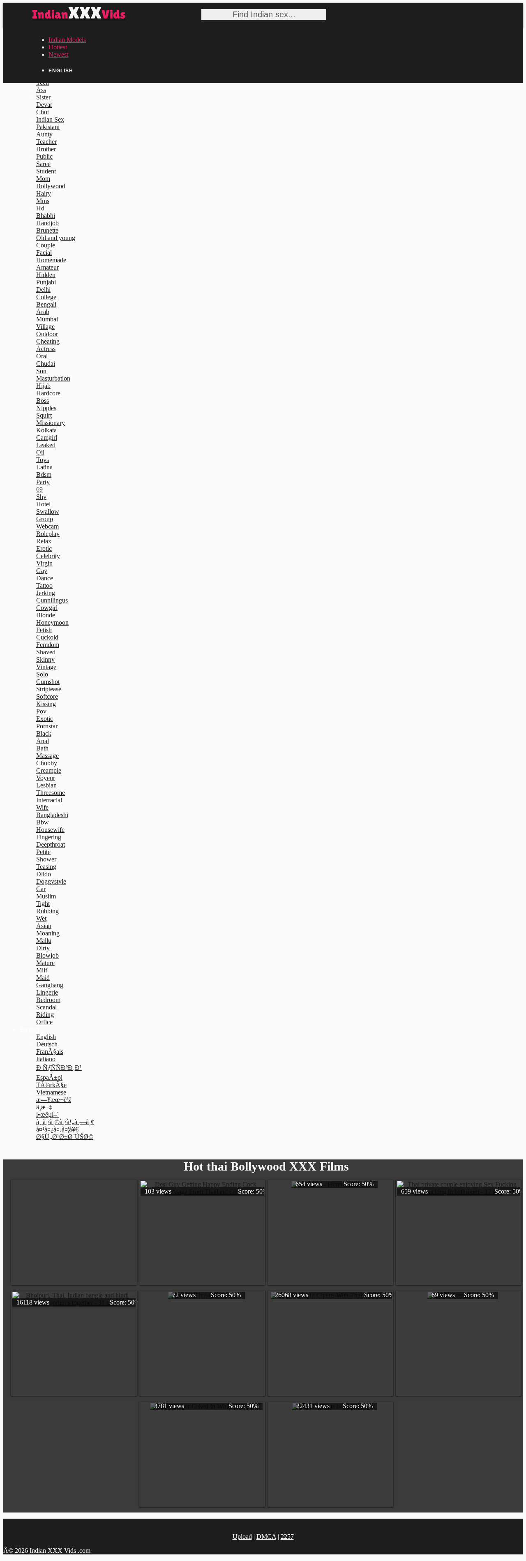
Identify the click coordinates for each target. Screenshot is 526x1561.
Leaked (45, 444)
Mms (42, 200)
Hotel (43, 504)
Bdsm (43, 474)
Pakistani (48, 126)
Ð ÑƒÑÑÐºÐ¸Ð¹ (59, 1067)
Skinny (45, 659)
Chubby (46, 763)
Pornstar (47, 726)
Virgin (44, 563)
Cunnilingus (52, 600)
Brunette (47, 230)
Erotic (44, 548)
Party (43, 481)
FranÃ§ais (49, 1051)
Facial (44, 252)
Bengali (46, 304)
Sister (43, 97)
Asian (43, 925)
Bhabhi (45, 215)
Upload (242, 1536)
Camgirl (46, 437)
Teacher (46, 141)
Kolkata (46, 430)
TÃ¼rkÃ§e (51, 1084)
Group (44, 518)
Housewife (50, 829)
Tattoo (44, 585)
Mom (43, 178)
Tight (43, 903)
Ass (41, 89)
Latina (44, 467)
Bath (42, 748)
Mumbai (47, 319)
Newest (58, 54)
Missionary (50, 422)
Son (41, 370)
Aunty (44, 134)
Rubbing (47, 911)
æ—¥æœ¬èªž (53, 1099)
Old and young (55, 237)
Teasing (46, 866)
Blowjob (47, 955)
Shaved (45, 652)
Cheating (48, 341)
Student (46, 171)
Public (44, 156)
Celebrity (48, 555)
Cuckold (47, 637)
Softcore (47, 696)
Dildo (43, 874)
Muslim (46, 896)
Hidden (45, 274)
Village (45, 326)
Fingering (48, 837)
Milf (41, 970)
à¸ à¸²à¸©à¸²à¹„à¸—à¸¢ (65, 1121)
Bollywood (50, 185)
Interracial (49, 800)
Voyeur (45, 777)
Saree (43, 163)
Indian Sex (50, 119)
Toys (42, 459)
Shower (46, 859)
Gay (41, 570)
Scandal (46, 1007)
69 (39, 489)
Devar (44, 104)
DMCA (266, 1536)
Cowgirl (47, 607)
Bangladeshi (52, 814)
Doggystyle (51, 881)
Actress (45, 348)
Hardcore (48, 393)
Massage (47, 755)
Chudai (45, 363)
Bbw (42, 822)
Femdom (47, 644)
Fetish (44, 629)
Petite (43, 851)
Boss (42, 400)
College (46, 296)
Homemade (51, 259)
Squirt (44, 415)
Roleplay (48, 533)
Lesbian (46, 785)
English (46, 1036)
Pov (41, 711)
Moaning (48, 933)
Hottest (57, 47)
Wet (41, 918)
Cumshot (48, 681)
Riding (45, 1014)
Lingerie (47, 992)
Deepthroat (50, 844)
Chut (42, 112)
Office (44, 1021)
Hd (40, 208)
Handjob (47, 222)
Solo (42, 674)
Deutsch (47, 1044)
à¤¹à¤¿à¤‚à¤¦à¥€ (57, 1129)
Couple (45, 245)
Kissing (46, 703)
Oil (40, 452)
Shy (41, 496)
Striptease (48, 689)
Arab (42, 311)
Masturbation (53, 378)
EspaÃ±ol (49, 1077)
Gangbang (49, 984)
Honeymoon (52, 622)
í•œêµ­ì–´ (47, 1114)
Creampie (48, 770)
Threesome (50, 792)
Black (43, 733)
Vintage (46, 666)
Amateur (47, 267)
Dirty (43, 947)
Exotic (44, 718)
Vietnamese (51, 1092)
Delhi (43, 289)
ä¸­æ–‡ (44, 1107)
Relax (43, 541)
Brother (46, 148)
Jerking (45, 592)
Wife (42, 807)
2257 (287, 1536)
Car (41, 888)
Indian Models (67, 39)
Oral (42, 356)
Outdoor (47, 333)
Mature (45, 962)
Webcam (47, 526)
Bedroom (48, 999)
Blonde (45, 615)
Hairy (43, 193)
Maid (43, 977)
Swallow (47, 511)
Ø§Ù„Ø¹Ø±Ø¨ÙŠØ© (64, 1136)
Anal (42, 740)
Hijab (43, 385)
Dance (44, 578)
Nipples (46, 407)
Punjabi (46, 282)
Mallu (43, 940)
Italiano (45, 1058)
